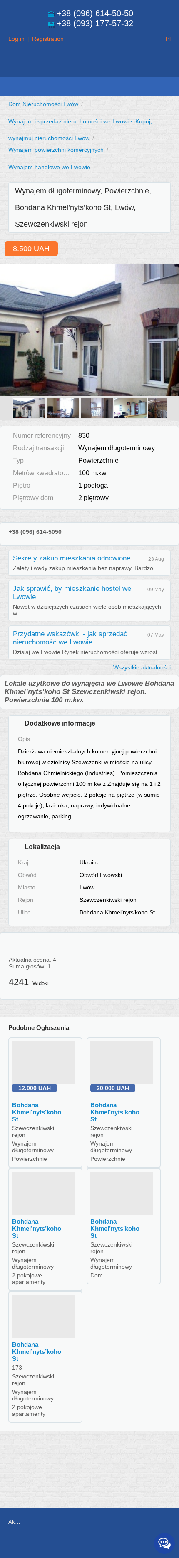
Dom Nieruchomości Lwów (43, 104)
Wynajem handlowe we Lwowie (49, 167)
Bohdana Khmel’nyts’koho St (36, 1112)
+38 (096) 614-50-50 (95, 13)
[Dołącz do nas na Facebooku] (93, 1544)
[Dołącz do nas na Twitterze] (112, 1544)
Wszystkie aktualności (142, 667)
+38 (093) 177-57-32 (95, 23)
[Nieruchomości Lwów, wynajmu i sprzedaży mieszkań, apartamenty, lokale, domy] (89, 69)
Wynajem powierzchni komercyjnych (56, 149)
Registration (48, 38)
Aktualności (14, 1522)
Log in (16, 38)
